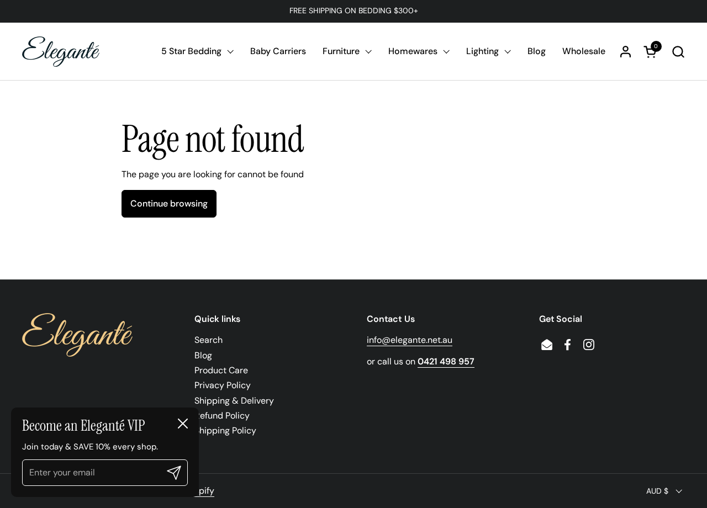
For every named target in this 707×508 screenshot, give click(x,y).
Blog (203, 355)
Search (208, 340)
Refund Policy (222, 415)
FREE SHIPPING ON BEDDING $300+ (353, 11)
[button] (678, 52)
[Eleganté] (60, 51)
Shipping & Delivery (234, 400)
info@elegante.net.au (409, 340)
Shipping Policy (225, 430)
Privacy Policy (222, 385)
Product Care (221, 370)
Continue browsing (169, 203)
